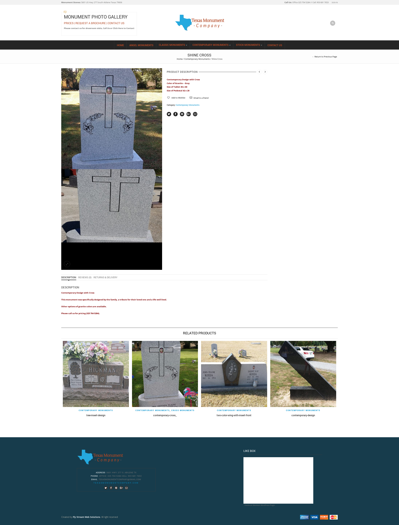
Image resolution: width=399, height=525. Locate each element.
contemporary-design (303, 415)
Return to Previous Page (326, 56)
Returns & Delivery (105, 277)
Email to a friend (201, 97)
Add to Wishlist (178, 97)
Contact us (274, 45)
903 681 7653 (135, 476)
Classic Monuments (172, 44)
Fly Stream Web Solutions (86, 516)
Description (68, 277)
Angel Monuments (141, 45)
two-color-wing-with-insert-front (234, 415)
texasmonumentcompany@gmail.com (120, 479)
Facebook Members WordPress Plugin (260, 505)
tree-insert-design (95, 415)
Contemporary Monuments (210, 44)
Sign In (335, 2)
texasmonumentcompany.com (116, 483)
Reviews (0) (84, 277)
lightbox (67, 163)
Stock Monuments (248, 44)
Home (120, 45)
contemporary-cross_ (165, 415)
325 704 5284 (114, 476)
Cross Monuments (183, 410)
